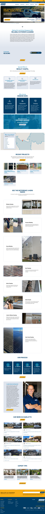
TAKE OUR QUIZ (29, 0)
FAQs (16, 504)
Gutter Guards (2, 503)
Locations (6, 23)
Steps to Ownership (3, 511)
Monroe (6, 140)
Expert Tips (32, 4)
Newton (6, 146)
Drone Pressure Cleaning (10, 502)
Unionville (6, 143)
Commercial (22, 4)
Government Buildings (10, 503)
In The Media (16, 503)
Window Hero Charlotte (13, 23)
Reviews (36, 4)
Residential (17, 4)
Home (4, 23)
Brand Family (2, 512)
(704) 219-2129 (42, 2)
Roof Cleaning (2, 504)
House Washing (2, 506)
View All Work (22, 419)
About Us (27, 4)
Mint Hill (6, 147)
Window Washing (2, 505)
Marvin (6, 145)
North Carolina (9, 23)
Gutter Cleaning (2, 502)
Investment (2, 510)
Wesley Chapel (7, 144)
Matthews (6, 138)
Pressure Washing (2, 501)
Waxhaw (6, 139)
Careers (16, 506)
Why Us (1, 509)
